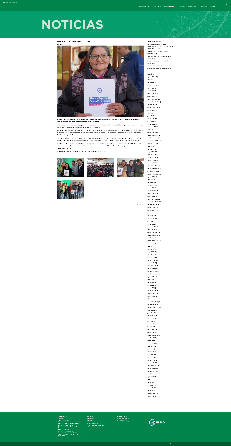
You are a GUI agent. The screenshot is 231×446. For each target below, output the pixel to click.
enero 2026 (151, 96)
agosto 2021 (151, 243)
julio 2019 (150, 313)
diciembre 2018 (152, 332)
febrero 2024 (151, 160)
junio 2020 (150, 282)
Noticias (204, 6)
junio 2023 (150, 182)
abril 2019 (150, 321)
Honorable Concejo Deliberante (66, 437)
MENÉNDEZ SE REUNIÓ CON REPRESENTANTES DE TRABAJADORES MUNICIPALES (160, 46)
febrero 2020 (151, 293)
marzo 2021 (151, 257)
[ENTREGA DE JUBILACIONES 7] (70, 199)
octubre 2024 (151, 138)
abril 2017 (150, 388)
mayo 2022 (150, 218)
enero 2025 (151, 130)
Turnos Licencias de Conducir (96, 425)
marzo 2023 (151, 191)
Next (141, 205)
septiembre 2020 (153, 274)
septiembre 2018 (152, 340)
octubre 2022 (151, 204)
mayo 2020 (150, 285)
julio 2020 (150, 279)
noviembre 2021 (152, 235)
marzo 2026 (151, 91)
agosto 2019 (151, 310)
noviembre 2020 (152, 268)
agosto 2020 (151, 277)
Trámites (156, 6)
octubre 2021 (151, 238)
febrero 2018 (151, 360)
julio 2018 (150, 346)
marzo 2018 (151, 357)
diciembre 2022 (152, 199)
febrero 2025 (151, 127)
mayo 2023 (150, 185)
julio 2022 (150, 213)
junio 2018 (150, 349)
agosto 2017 (151, 377)
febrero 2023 (151, 193)
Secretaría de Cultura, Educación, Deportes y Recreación (70, 427)
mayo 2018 (150, 352)
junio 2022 (150, 216)
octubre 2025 (151, 104)
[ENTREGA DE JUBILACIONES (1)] (70, 177)
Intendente (61, 418)
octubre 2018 (151, 338)
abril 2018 (150, 354)
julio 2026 (150, 79)
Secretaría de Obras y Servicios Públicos (68, 423)
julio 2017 (150, 379)
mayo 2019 (150, 318)
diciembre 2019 (152, 299)
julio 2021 (150, 246)
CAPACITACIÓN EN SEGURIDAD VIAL (159, 56)
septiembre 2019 (152, 307)
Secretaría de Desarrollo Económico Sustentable (68, 435)
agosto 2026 (151, 77)
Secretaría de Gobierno (64, 420)
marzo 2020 (151, 291)
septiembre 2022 (152, 207)
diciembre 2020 (152, 266)
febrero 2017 (151, 393)
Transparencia (192, 6)
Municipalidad (144, 6)
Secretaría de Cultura (63, 429)
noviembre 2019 (152, 302)
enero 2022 (151, 229)
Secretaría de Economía (64, 422)
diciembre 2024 (152, 132)
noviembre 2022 (152, 202)
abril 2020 (150, 288)
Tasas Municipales (93, 423)
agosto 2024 (151, 143)
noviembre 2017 (152, 368)
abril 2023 (150, 188)
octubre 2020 (151, 271)
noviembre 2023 (152, 168)
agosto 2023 (151, 177)
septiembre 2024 (153, 141)
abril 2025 (150, 121)
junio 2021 (150, 249)
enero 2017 (150, 396)
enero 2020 (151, 296)
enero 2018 (150, 363)
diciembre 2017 (152, 365)
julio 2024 (150, 146)
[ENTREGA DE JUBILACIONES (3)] (100, 177)
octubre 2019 (151, 304)
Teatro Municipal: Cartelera (126, 422)
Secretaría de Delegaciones (65, 431)
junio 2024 (150, 149)
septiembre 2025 (152, 107)
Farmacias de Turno (124, 418)
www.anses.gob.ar (103, 151)
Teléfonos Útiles (123, 420)
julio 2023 (150, 179)
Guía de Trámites (92, 422)
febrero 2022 (151, 227)
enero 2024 (151, 163)
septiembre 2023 (152, 174)
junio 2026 (150, 82)
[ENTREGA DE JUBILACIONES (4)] (130, 177)
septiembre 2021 (152, 240)
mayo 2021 (150, 252)
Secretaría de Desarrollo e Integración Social (70, 432)
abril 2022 (150, 221)
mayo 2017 (150, 385)
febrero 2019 (151, 327)
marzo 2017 (151, 390)
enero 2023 (151, 196)
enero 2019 (150, 329)
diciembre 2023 (152, 166)
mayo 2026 (150, 85)
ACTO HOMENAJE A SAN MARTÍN (158, 61)
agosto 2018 (151, 343)
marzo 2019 (151, 324)
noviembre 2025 (152, 102)
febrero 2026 (151, 93)
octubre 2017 (151, 371)
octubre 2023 (151, 171)
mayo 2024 (150, 152)
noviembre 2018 (152, 335)
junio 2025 (150, 116)
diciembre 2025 (152, 99)
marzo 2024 (151, 157)
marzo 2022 (151, 224)
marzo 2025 (151, 124)
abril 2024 (150, 154)
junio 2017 (150, 382)
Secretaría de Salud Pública (65, 425)
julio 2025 (150, 113)
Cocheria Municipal (93, 426)
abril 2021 (150, 254)
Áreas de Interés (168, 6)
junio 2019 (150, 315)
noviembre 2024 (152, 135)
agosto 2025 (151, 110)
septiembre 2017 (152, 374)
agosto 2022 (151, 210)
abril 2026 (150, 88)
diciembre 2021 (152, 232)
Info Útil (181, 6)
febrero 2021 (151, 260)
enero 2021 (150, 263)
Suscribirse (91, 418)
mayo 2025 (150, 118)
